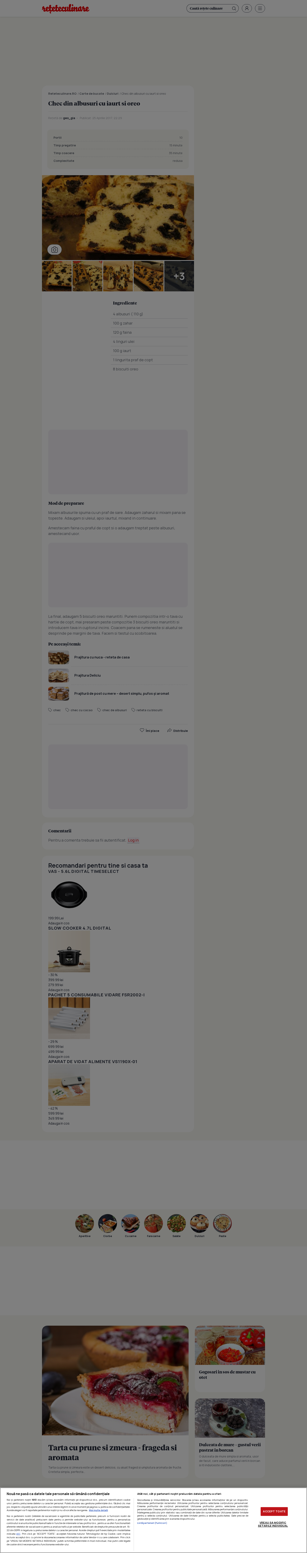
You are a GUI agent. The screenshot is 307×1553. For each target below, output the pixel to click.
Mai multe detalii (98, 1510)
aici (18, 1533)
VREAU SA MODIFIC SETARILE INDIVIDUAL (273, 1524)
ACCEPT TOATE (274, 1511)
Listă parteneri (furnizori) (152, 1522)
